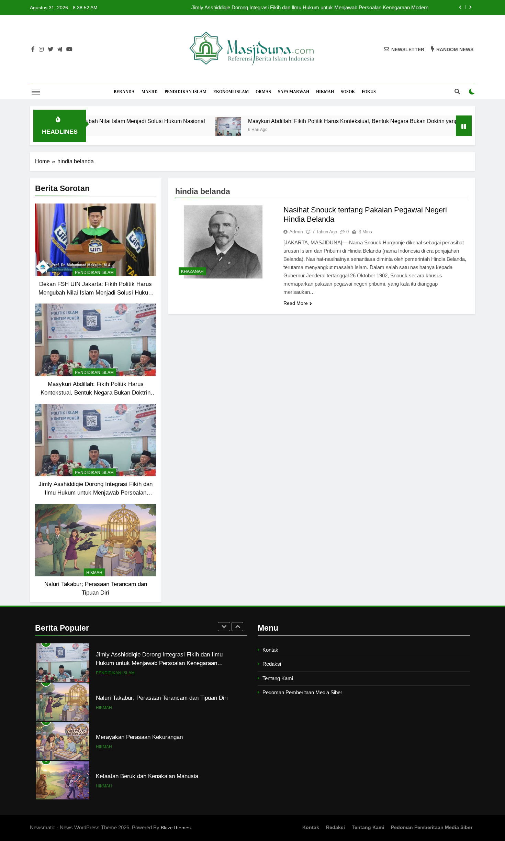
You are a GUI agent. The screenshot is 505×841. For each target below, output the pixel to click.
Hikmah (325, 91)
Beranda (124, 91)
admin (296, 231)
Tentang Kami (277, 678)
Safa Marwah (293, 91)
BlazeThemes (176, 827)
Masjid (150, 91)
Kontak (270, 650)
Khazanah (192, 271)
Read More (295, 303)
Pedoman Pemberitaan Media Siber (302, 692)
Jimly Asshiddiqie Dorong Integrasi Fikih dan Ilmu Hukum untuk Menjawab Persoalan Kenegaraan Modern (95, 492)
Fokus (369, 91)
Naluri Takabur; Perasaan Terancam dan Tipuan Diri (162, 658)
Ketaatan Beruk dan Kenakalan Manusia (147, 737)
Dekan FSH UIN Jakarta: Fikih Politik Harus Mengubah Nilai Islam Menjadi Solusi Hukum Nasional (317, 7)
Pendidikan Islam (185, 91)
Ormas (263, 91)
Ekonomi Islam (231, 91)
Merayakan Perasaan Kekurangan (139, 698)
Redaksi (271, 664)
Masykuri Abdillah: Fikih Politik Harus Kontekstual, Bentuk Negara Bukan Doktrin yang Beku (319, 121)
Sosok (348, 91)
